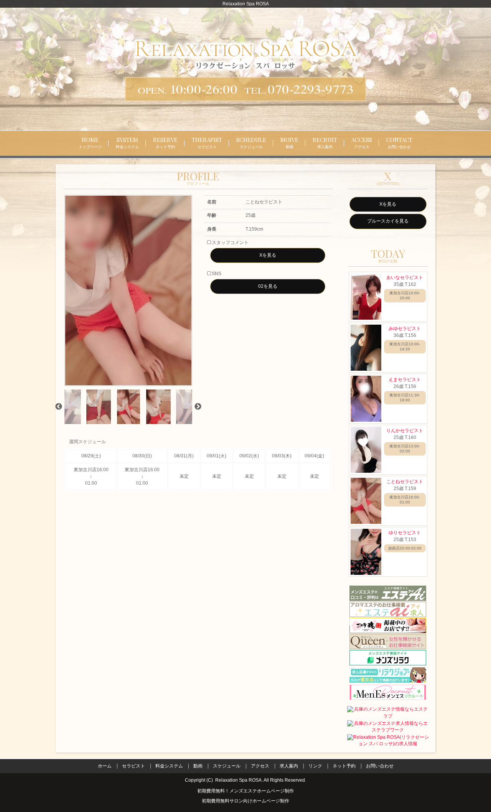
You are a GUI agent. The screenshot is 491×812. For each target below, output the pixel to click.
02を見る (267, 286)
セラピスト (133, 766)
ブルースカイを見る (388, 221)
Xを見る (267, 255)
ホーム (105, 766)
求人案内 (289, 766)
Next (198, 407)
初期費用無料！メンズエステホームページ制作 (245, 791)
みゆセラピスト (405, 328)
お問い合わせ (380, 766)
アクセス (260, 766)
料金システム (169, 766)
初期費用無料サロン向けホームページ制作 (245, 801)
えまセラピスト (405, 379)
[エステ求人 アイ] (387, 609)
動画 (198, 766)
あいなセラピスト (404, 277)
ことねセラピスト (404, 481)
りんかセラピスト (404, 430)
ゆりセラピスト (405, 532)
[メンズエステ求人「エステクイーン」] (387, 641)
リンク (315, 766)
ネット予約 (344, 766)
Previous (59, 407)
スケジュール (227, 766)
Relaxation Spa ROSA (238, 780)
